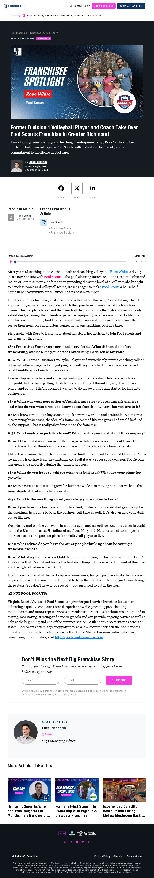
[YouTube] (77, 842)
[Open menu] (148, 6)
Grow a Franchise (131, 5)
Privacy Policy (102, 856)
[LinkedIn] (83, 842)
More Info (140, 256)
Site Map (118, 856)
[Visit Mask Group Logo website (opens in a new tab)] (80, 833)
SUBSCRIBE (119, 680)
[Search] (71, 6)
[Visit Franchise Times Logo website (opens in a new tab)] (72, 834)
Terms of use (134, 856)
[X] (88, 842)
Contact (77, 5)
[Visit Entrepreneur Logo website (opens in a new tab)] (62, 833)
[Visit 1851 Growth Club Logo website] (90, 833)
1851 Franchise (19, 32)
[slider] (15, 261)
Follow (49, 734)
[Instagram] (65, 842)
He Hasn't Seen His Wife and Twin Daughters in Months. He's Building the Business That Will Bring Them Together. (28, 811)
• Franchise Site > (60, 228)
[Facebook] (71, 842)
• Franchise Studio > (61, 232)
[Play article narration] (11, 261)
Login (87, 5)
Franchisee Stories (39, 32)
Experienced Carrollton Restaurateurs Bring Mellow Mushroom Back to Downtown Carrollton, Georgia (124, 811)
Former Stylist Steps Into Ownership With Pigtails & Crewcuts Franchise (76, 810)
